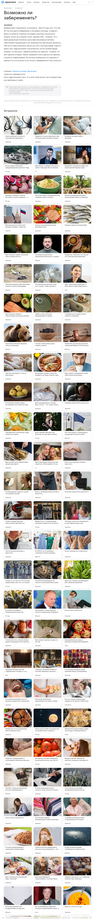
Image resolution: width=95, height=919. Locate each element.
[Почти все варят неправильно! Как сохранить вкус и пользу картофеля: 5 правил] (47, 189)
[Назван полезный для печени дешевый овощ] (47, 219)
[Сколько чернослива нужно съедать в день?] (47, 337)
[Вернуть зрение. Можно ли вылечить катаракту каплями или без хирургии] (77, 752)
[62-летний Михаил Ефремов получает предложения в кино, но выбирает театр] (47, 900)
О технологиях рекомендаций (80, 917)
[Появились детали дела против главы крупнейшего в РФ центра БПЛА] (77, 337)
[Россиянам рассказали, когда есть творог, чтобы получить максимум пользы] (47, 278)
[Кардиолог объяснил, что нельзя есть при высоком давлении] (77, 248)
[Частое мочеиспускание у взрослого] (18, 545)
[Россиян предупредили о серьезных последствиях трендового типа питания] (18, 841)
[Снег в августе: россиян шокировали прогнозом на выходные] (77, 782)
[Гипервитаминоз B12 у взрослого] (77, 396)
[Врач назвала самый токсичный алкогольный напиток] (18, 248)
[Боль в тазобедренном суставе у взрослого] (47, 485)
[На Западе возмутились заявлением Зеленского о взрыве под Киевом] (47, 248)
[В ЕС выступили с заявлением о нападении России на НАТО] (77, 426)
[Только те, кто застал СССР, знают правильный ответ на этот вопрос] (18, 574)
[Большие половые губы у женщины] (77, 130)
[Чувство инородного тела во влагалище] (18, 367)
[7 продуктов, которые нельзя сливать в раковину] (77, 308)
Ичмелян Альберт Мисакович (24, 71)
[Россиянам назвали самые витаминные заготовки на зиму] (18, 396)
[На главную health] (10, 2)
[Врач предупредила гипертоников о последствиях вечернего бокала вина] (47, 871)
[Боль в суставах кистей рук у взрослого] (77, 456)
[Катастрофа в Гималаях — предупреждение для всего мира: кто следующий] (18, 159)
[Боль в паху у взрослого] (77, 604)
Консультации (8, 8)
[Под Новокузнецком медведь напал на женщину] (18, 337)
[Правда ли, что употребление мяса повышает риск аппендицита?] (18, 722)
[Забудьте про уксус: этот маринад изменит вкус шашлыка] (77, 871)
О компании (9, 917)
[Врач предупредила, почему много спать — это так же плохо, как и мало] (47, 396)
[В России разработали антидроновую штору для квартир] (18, 900)
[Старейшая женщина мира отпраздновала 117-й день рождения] (77, 811)
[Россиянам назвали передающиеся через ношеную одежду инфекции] (47, 811)
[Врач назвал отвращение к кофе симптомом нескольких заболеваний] (77, 367)
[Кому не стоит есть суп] (77, 900)
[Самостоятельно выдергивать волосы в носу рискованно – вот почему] (47, 841)
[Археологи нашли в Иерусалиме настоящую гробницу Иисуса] (77, 722)
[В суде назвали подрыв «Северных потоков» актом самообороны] (77, 841)
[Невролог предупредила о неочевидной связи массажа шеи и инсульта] (18, 752)
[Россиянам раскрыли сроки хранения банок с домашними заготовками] (77, 663)
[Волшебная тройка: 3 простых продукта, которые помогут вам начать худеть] (47, 367)
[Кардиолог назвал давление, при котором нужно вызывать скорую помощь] (47, 130)
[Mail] (2, 2)
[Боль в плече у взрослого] (18, 811)
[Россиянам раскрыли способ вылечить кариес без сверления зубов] (18, 693)
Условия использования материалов (50, 917)
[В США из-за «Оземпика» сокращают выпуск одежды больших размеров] (47, 545)
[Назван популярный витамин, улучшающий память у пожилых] (77, 189)
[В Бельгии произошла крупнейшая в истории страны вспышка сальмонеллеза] (47, 693)
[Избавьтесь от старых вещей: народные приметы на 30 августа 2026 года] (47, 515)
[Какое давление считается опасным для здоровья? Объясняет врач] (18, 130)
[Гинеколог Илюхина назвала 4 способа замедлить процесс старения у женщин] (47, 663)
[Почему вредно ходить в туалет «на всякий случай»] (18, 485)
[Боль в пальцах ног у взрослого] (77, 545)
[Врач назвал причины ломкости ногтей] (47, 634)
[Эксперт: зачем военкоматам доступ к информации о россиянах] (18, 782)
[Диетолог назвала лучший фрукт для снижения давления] (77, 574)
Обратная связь (66, 917)
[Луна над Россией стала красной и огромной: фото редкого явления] (47, 722)
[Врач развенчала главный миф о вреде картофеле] (18, 456)
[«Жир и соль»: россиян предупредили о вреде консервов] (47, 308)
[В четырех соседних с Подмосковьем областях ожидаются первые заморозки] (18, 604)
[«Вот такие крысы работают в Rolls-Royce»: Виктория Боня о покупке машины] (77, 278)
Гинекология (18, 8)
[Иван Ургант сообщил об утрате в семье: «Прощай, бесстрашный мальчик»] (47, 159)
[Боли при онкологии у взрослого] (77, 485)
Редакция (36, 917)
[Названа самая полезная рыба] (77, 219)
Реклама (15, 917)
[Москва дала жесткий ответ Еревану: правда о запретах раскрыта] (18, 219)
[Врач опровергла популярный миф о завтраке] (18, 871)
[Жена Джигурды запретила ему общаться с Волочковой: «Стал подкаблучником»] (47, 456)
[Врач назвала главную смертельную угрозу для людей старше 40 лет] (18, 308)
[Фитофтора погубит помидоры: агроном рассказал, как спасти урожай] (47, 752)
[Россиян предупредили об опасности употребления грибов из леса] (47, 574)
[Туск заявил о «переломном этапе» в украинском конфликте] (47, 604)
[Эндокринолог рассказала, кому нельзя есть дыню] (18, 426)
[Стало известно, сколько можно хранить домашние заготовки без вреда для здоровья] (18, 634)
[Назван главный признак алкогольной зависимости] (18, 515)
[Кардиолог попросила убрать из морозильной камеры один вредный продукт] (77, 159)
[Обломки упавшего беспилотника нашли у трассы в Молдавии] (18, 278)
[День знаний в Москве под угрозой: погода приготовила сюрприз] (47, 426)
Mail (3, 917)
